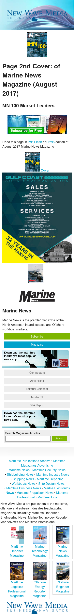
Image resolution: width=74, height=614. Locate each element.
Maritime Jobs (47, 497)
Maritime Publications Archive (30, 460)
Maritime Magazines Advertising (43, 463)
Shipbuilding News (20, 474)
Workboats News (24, 483)
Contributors (37, 372)
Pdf (30, 142)
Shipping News (23, 479)
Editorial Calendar (37, 389)
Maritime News (19, 470)
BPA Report (37, 405)
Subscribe (37, 336)
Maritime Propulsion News (35, 492)
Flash (38, 142)
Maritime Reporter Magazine (17, 551)
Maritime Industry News (52, 474)
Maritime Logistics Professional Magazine (17, 589)
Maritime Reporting (50, 479)
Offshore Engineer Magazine (62, 586)
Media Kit (37, 397)
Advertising (37, 381)
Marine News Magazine (62, 551)
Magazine (37, 344)
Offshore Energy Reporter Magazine (40, 589)
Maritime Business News (24, 488)
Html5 (50, 142)
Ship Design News (51, 483)
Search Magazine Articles (22, 433)
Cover (44, 170)
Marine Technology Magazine (40, 551)
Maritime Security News (49, 470)
